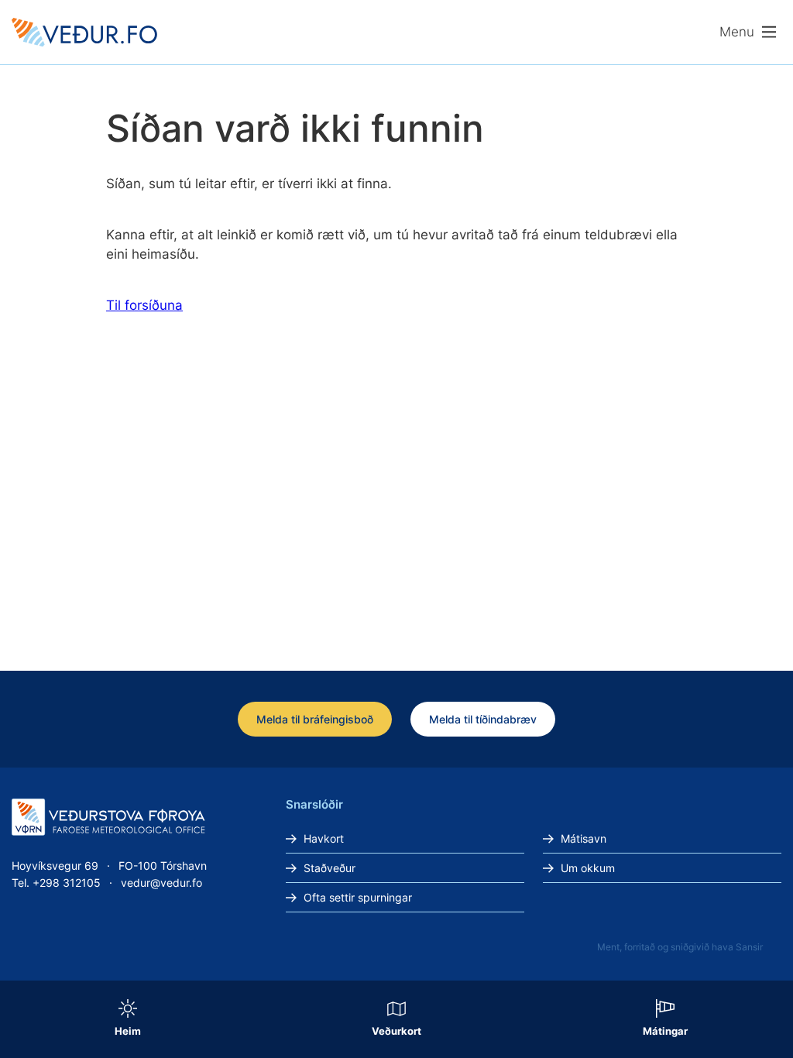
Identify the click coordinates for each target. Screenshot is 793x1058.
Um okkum (588, 867)
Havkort (324, 838)
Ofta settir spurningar (358, 897)
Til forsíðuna (144, 305)
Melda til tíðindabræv (483, 719)
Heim (128, 1031)
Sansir (749, 947)
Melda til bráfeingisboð (314, 719)
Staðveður (329, 867)
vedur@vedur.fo (161, 882)
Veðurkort (396, 1031)
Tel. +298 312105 (56, 882)
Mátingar (665, 1031)
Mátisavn (583, 838)
